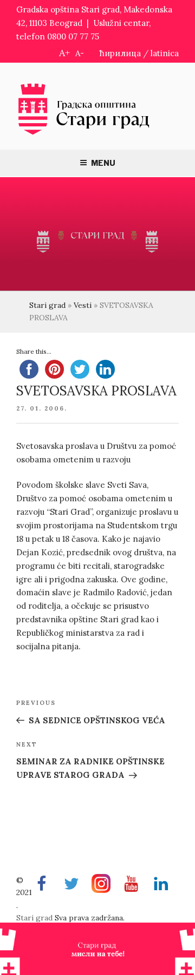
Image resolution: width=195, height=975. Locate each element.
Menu (103, 162)
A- (79, 53)
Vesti (83, 305)
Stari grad (47, 305)
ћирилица (120, 53)
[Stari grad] (84, 134)
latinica (165, 53)
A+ (64, 52)
